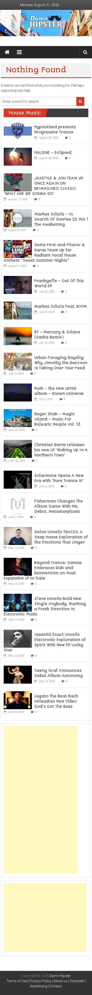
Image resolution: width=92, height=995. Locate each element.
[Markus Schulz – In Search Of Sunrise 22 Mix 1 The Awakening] (18, 218)
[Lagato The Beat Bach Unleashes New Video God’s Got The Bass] (18, 700)
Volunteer (77, 981)
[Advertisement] (40, 800)
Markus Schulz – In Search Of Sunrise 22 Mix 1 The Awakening (61, 219)
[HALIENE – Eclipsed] (18, 156)
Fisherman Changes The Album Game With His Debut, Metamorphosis (58, 506)
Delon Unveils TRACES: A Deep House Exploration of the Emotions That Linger (61, 537)
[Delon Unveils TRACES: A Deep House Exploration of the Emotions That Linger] (18, 536)
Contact (56, 986)
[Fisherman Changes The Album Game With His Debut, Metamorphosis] (18, 505)
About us (60, 981)
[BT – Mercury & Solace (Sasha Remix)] (18, 336)
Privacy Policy (40, 981)
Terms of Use (16, 981)
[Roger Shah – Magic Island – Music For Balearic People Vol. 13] (18, 418)
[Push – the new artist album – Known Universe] (18, 392)
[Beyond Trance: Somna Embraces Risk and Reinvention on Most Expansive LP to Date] (18, 566)
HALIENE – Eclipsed (52, 152)
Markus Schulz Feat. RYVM (60, 306)
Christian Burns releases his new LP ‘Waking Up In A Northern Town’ (61, 450)
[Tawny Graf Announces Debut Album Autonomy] (18, 674)
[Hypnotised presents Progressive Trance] (18, 131)
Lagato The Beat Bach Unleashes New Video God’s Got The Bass (56, 701)
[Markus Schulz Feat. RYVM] (18, 310)
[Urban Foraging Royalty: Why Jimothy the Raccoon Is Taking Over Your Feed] (18, 361)
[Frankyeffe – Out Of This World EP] (18, 285)
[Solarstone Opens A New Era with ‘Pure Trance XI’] (18, 479)
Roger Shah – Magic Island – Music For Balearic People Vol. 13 (57, 419)
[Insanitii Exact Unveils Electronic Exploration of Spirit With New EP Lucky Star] (18, 638)
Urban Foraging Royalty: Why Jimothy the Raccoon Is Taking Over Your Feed (60, 362)
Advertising (38, 986)
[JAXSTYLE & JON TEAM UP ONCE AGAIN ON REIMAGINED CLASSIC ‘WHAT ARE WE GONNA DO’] (18, 182)
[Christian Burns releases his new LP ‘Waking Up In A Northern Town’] (18, 448)
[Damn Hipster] (46, 23)
